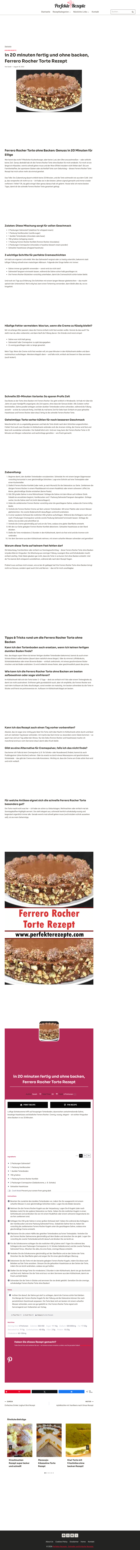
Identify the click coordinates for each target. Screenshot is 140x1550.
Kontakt (95, 11)
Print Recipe (29, 1104)
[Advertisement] (49, 30)
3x (89, 1155)
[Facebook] (63, 1535)
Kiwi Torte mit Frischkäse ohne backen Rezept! (75, 1463)
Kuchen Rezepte (10, 50)
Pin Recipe (72, 1104)
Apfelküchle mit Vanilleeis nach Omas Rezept (74, 1404)
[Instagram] (68, 1535)
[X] (76, 1535)
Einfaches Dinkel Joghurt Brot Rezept (20, 1404)
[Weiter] (87, 1447)
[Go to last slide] (10, 1447)
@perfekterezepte (85, 1345)
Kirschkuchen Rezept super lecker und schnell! (19, 1463)
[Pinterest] (72, 1535)
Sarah (9, 67)
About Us (49, 1541)
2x (85, 1155)
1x (81, 1155)
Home (83, 1541)
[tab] (45, 1472)
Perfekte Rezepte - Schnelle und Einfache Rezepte (73, 1546)
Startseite (45, 11)
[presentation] (19, 1440)
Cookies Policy (61, 1541)
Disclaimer (74, 1541)
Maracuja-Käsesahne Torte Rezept (46, 1463)
